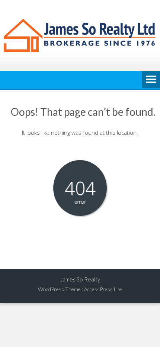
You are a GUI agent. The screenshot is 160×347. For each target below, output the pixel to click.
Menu (151, 80)
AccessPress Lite (103, 289)
